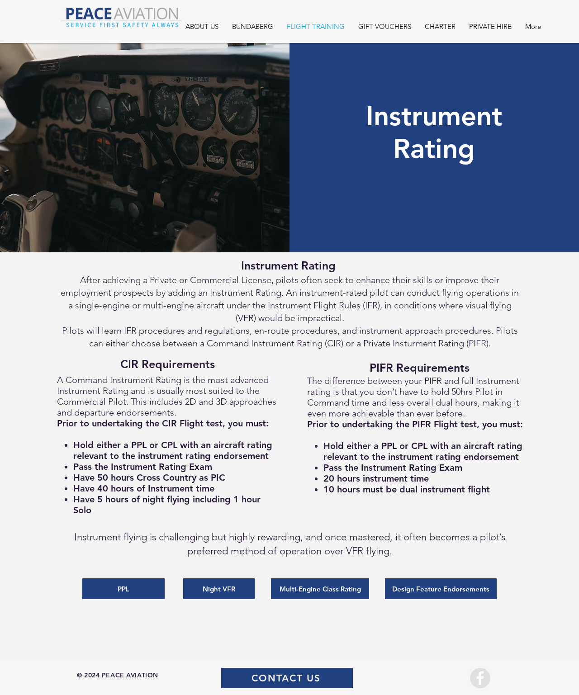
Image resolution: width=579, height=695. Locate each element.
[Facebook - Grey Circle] (480, 678)
